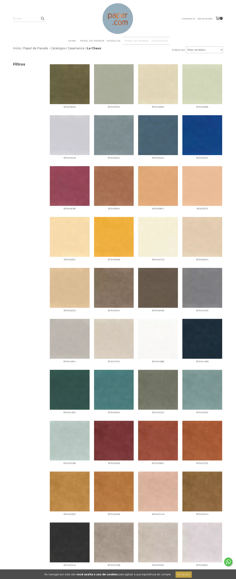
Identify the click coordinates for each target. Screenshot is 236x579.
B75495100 (114, 310)
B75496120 (202, 157)
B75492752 (202, 463)
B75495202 (70, 310)
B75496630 (158, 106)
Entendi (183, 574)
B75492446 (158, 514)
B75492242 (70, 565)
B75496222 (158, 157)
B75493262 (158, 412)
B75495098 (158, 310)
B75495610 (69, 259)
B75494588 (158, 361)
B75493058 (69, 463)
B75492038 (114, 565)
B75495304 (202, 259)
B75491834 (202, 565)
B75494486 (202, 361)
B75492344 (202, 514)
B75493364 (114, 412)
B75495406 (158, 259)
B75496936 (70, 106)
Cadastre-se (188, 19)
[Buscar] (42, 18)
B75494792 (114, 361)
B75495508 (114, 259)
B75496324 (114, 157)
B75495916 (113, 208)
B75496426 (70, 157)
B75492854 (158, 463)
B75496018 (70, 208)
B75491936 (158, 565)
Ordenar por (178, 49)
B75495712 (202, 208)
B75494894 (69, 361)
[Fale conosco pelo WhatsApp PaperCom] (228, 562)
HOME (72, 40)
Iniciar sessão (205, 19)
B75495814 (158, 208)
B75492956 (114, 463)
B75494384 (69, 412)
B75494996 (202, 310)
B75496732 (114, 106)
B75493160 (202, 412)
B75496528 (202, 106)
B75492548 (114, 514)
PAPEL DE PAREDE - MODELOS (100, 40)
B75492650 (70, 514)
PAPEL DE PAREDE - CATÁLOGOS (146, 40)
